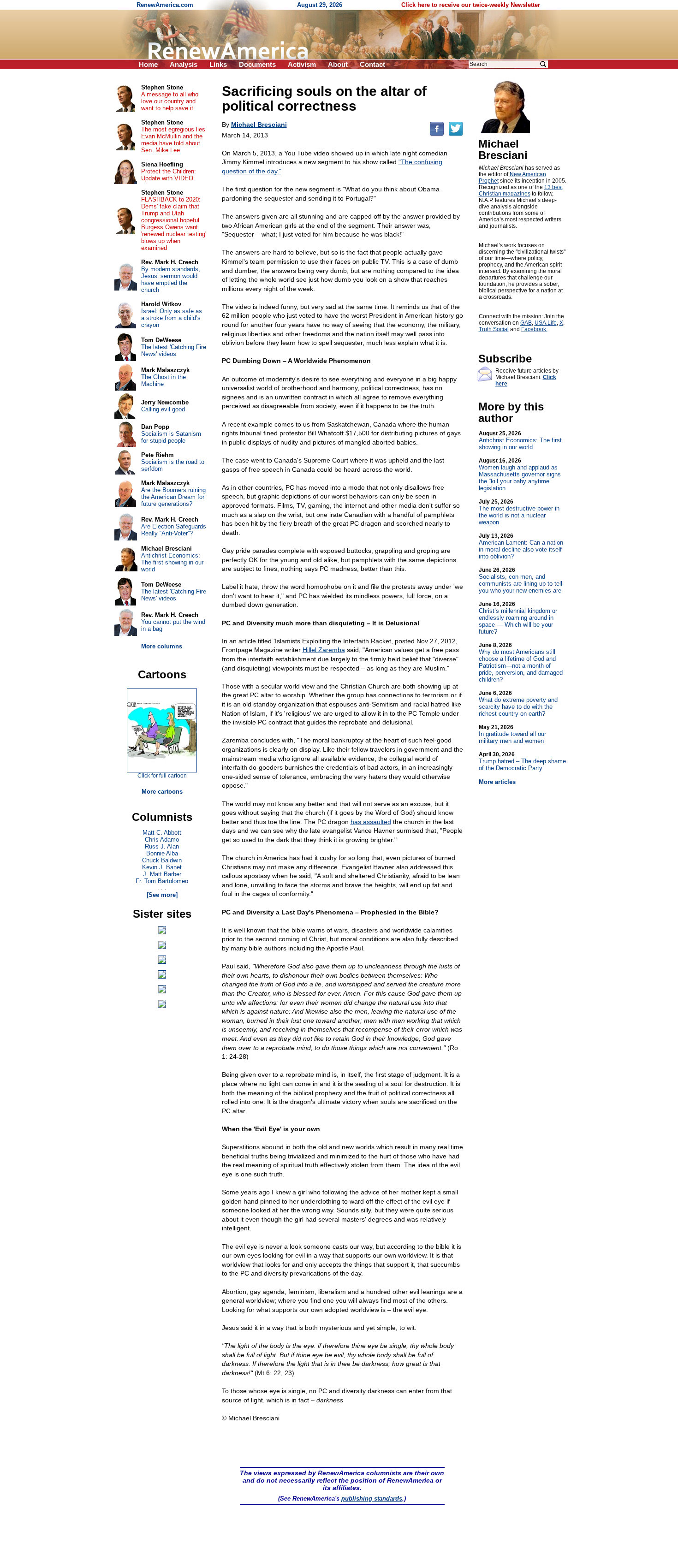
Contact (372, 64)
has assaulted (371, 821)
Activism (302, 64)
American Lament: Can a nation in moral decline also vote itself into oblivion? (521, 546)
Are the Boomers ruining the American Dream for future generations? (173, 497)
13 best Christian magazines (521, 190)
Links (218, 64)
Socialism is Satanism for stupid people (171, 437)
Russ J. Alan (162, 846)
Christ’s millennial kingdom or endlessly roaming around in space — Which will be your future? (518, 618)
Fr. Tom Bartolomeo (162, 881)
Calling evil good (163, 409)
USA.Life (546, 323)
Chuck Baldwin (162, 860)
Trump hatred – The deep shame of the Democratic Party (522, 761)
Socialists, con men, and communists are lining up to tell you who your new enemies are (520, 580)
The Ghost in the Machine (163, 380)
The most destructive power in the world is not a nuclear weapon (519, 512)
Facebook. (534, 329)
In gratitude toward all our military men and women (512, 734)
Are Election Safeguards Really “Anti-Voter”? (173, 530)
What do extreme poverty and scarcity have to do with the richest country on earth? (518, 703)
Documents (257, 64)
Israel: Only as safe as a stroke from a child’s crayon (171, 318)
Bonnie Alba (162, 853)
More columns (161, 646)
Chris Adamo (162, 839)
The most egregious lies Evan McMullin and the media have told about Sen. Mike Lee (173, 140)
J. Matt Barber (162, 874)
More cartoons (162, 791)
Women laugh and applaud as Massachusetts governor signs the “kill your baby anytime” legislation (520, 474)
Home (148, 64)
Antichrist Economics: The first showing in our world (520, 440)
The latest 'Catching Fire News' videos (173, 350)
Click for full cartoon (162, 775)
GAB (526, 323)
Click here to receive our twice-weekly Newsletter (470, 4)
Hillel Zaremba (324, 649)
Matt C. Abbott (162, 832)
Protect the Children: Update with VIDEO (168, 175)
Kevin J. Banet (162, 867)
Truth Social (494, 329)
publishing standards (371, 1498)
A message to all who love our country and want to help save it (169, 101)
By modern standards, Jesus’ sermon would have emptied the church (170, 279)
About (338, 64)
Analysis (183, 64)
